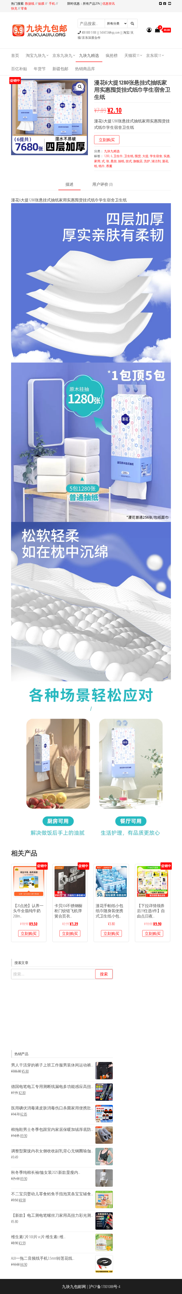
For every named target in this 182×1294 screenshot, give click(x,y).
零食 (24, 8)
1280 (106, 156)
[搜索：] (62, 974)
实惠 (167, 156)
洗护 (147, 161)
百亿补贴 (19, 68)
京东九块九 (62, 55)
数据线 (30, 3)
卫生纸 (128, 156)
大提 (145, 156)
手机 (52, 3)
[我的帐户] (149, 29)
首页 (15, 55)
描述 (69, 184)
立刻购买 (107, 139)
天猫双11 (131, 55)
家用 (97, 161)
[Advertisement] (62, 1015)
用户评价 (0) (102, 184)
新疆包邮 (60, 68)
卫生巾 (118, 156)
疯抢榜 (112, 55)
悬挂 (114, 161)
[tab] (72, 184)
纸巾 (102, 166)
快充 (14, 8)
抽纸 (121, 161)
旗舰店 (137, 161)
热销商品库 (85, 68)
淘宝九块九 (36, 55)
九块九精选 (89, 55)
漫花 (165, 161)
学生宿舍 (156, 156)
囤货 (138, 156)
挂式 (129, 161)
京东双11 (153, 55)
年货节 (40, 68)
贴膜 (41, 3)
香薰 (109, 166)
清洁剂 (156, 161)
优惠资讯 (108, 3)
